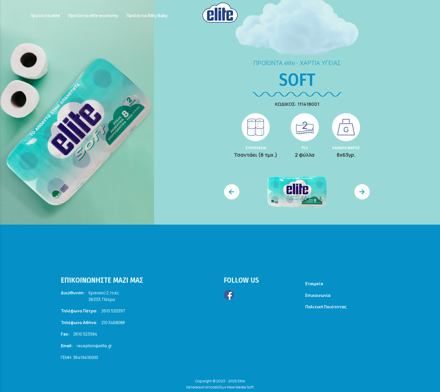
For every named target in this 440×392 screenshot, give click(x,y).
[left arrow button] (232, 192)
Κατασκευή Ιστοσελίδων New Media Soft (220, 387)
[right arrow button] (362, 192)
